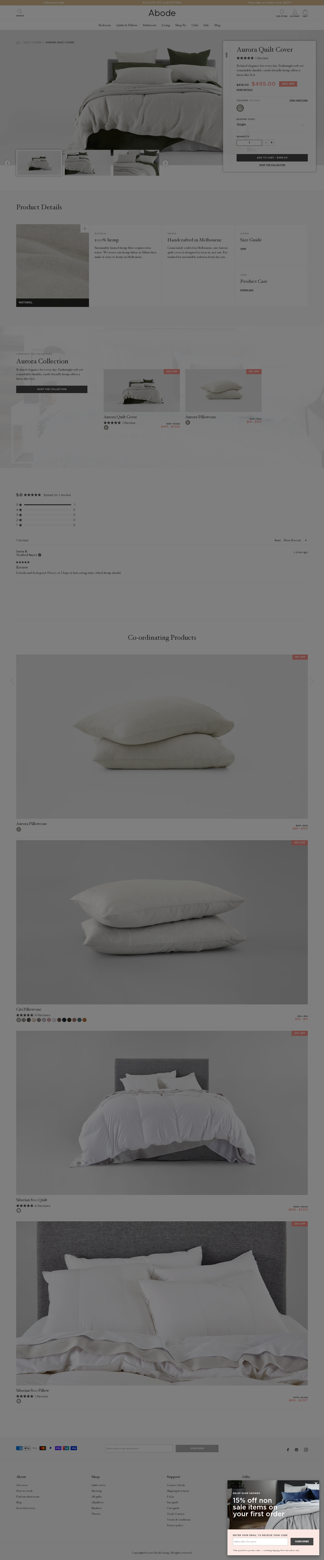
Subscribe (302, 1541)
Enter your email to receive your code (260, 1535)
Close (162, 780)
